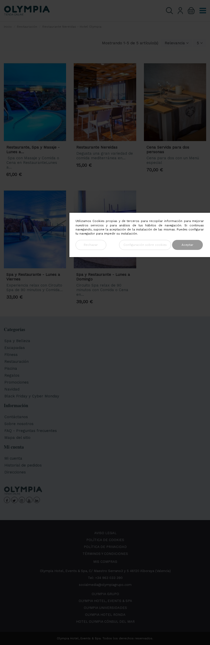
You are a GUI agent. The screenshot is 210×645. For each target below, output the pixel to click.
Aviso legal (105, 533)
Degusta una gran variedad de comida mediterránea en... (104, 155)
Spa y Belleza (17, 341)
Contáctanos (16, 417)
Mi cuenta (13, 458)
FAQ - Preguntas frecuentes (30, 430)
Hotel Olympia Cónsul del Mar (105, 621)
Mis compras (105, 562)
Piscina (10, 368)
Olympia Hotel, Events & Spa (105, 601)
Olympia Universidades (105, 608)
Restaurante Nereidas (97, 147)
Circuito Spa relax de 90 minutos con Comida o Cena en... (102, 290)
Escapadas (14, 347)
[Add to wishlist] (57, 74)
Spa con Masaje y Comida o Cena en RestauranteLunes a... (32, 163)
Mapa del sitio (17, 437)
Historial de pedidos (23, 465)
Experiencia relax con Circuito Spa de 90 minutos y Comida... (34, 287)
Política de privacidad (105, 547)
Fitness (11, 354)
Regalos (11, 375)
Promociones (16, 382)
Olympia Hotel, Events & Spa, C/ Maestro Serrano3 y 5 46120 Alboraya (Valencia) (105, 571)
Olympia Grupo (105, 594)
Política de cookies (105, 540)
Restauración (16, 361)
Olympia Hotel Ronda (105, 615)
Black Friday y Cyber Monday (31, 396)
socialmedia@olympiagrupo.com (105, 585)
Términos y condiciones (105, 554)
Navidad (11, 389)
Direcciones (15, 472)
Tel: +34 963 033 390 (105, 578)
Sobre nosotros (19, 423)
